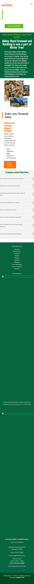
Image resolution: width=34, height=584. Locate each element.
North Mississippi (17, 264)
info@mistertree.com (19, 555)
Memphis (17, 249)
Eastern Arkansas (17, 266)
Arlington (17, 258)
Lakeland (16, 260)
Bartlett (17, 256)
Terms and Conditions (17, 542)
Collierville (17, 254)
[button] (32, 4)
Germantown (17, 251)
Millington (17, 262)
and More (17, 269)
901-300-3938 (19, 552)
